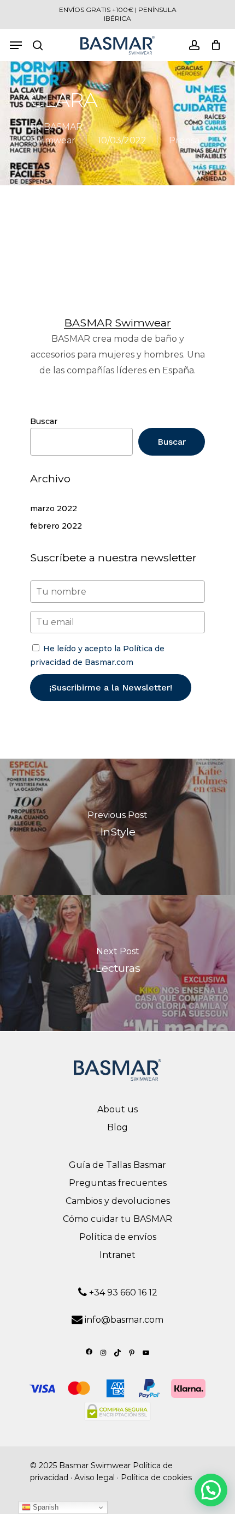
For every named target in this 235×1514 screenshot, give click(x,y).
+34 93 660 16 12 (122, 1292)
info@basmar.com (124, 1320)
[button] (211, 1490)
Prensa (184, 140)
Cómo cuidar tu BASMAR (117, 1219)
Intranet (117, 1255)
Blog (117, 1127)
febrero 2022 (56, 526)
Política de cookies (156, 1477)
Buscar (43, 421)
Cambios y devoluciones (118, 1201)
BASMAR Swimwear (117, 322)
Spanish (44, 1507)
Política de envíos (117, 1237)
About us (117, 1109)
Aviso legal (94, 1477)
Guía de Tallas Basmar (117, 1165)
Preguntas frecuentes (118, 1183)
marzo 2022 (53, 508)
